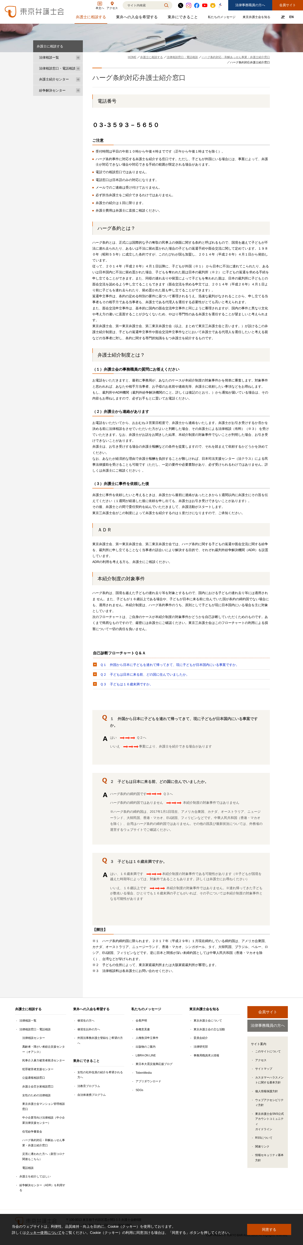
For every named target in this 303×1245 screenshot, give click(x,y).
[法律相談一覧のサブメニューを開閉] (78, 57)
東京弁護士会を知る (257, 18)
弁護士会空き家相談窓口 (37, 1086)
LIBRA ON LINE (146, 1055)
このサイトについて (268, 1051)
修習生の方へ (85, 1020)
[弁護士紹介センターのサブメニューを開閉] (78, 79)
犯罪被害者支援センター (37, 1069)
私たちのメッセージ (222, 18)
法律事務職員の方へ (250, 5)
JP (283, 17)
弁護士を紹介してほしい (35, 1176)
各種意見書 (143, 1029)
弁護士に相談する (91, 18)
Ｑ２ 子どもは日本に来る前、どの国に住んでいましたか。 (144, 674)
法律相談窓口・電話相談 (57, 68)
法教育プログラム (88, 1086)
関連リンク (262, 1146)
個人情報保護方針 (266, 1091)
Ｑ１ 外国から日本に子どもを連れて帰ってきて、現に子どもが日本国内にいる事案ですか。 (169, 665)
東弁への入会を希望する (137, 18)
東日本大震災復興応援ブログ (154, 1064)
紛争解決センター (52, 90)
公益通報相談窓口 (33, 1077)
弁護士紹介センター (54, 79)
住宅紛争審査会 (32, 1131)
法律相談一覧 (49, 57)
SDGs (139, 1090)
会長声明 (141, 1020)
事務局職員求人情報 (206, 1055)
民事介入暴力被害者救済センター (43, 1060)
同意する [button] (269, 1229)
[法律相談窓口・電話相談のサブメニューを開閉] (78, 68)
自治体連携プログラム (91, 1094)
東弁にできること (183, 18)
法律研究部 (201, 1046)
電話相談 (28, 1168)
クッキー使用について (44, 1233)
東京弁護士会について (208, 1020)
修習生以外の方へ (88, 1029)
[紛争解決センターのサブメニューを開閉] (78, 90)
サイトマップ (263, 1068)
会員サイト (287, 5)
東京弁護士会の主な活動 (209, 1029)
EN (291, 17)
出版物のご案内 (146, 1046)
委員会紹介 (201, 1038)
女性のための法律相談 (36, 1095)
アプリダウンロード (148, 1081)
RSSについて (263, 1137)
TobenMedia (144, 1072)
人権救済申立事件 (147, 1038)
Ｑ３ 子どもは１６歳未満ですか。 (126, 684)
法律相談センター (33, 1038)
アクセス (261, 1060)
